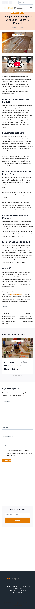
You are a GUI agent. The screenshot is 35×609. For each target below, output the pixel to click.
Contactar (25, 586)
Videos (22, 12)
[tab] (13, 375)
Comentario (7, 401)
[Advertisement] (17, 484)
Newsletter (17, 589)
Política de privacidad (17, 591)
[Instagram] (10, 2)
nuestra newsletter (16, 294)
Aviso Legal (17, 593)
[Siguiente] (30, 356)
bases (5, 306)
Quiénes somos (11, 586)
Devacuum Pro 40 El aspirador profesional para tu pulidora (26, 317)
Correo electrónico (9, 436)
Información (14, 12)
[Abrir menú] (31, 8)
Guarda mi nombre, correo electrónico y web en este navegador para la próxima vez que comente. (19, 453)
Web (4, 445)
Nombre (6, 427)
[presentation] (17, 348)
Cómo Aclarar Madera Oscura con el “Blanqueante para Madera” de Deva (16, 365)
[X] (6, 2)
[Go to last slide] (5, 356)
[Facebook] (3, 2)
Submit (18, 520)
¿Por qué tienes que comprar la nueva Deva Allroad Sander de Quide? (8, 319)
